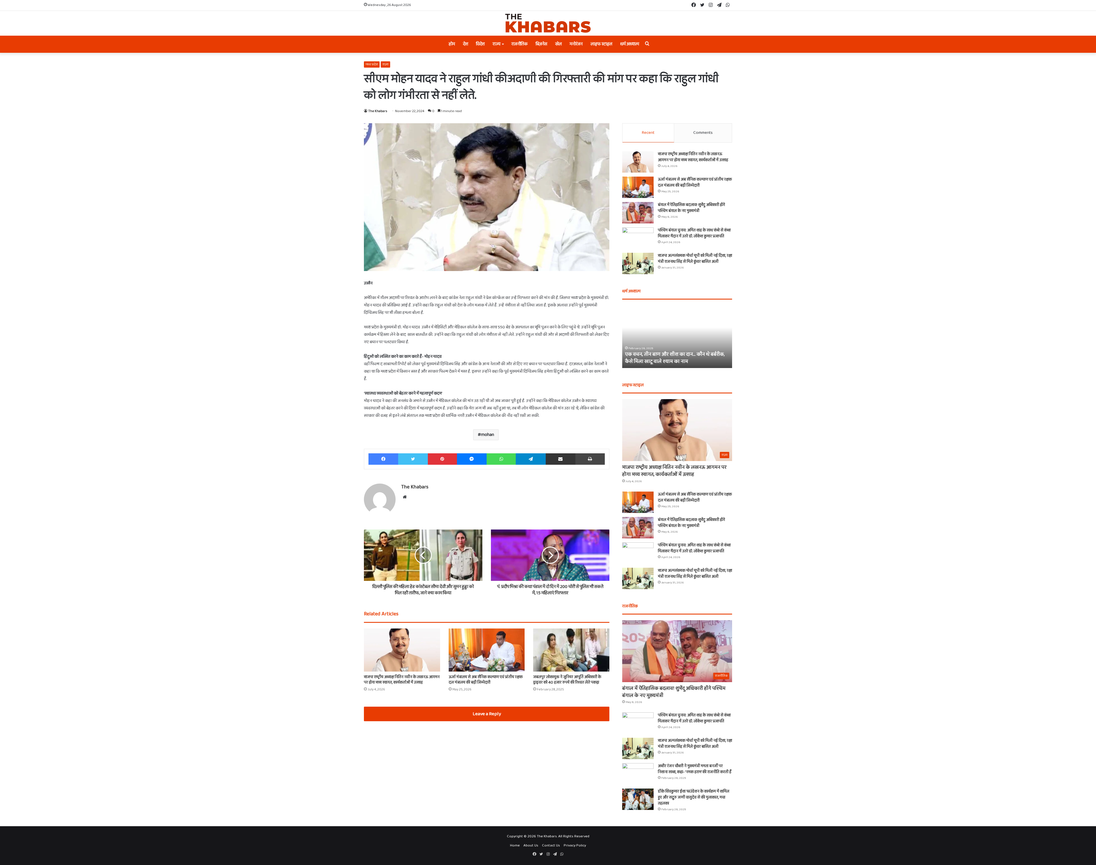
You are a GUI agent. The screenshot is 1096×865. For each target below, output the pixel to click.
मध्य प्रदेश (372, 64)
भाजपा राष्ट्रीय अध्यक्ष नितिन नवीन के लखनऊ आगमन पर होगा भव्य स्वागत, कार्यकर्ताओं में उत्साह (402, 680)
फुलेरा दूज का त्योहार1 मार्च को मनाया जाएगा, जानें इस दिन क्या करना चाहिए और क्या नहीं (675, 357)
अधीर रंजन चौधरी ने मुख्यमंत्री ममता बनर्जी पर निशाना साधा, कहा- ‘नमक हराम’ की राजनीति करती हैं (694, 769)
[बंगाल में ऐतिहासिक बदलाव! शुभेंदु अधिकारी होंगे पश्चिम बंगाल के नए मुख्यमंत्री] (638, 212)
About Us (530, 845)
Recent (648, 132)
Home (515, 845)
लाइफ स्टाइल (601, 44)
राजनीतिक (519, 44)
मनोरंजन (576, 44)
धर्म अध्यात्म (629, 44)
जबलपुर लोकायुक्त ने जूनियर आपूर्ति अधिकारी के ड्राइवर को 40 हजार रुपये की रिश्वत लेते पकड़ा (567, 680)
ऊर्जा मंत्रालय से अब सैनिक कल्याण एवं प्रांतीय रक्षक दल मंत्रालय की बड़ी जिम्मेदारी (486, 680)
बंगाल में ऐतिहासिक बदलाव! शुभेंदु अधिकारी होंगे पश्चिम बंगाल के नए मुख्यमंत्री (691, 208)
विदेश (480, 44)
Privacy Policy (575, 845)
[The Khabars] (548, 23)
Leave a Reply (487, 714)
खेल (558, 44)
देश (465, 44)
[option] (677, 336)
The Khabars (377, 111)
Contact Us (551, 845)
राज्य (496, 44)
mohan (487, 434)
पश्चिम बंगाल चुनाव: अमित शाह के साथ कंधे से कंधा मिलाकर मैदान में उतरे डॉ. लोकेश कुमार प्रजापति (694, 233)
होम (452, 44)
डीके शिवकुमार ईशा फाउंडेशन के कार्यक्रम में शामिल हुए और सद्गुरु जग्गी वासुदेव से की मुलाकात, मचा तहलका (693, 797)
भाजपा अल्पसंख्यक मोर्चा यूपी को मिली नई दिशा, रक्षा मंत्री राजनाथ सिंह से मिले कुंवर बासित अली (695, 258)
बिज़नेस (541, 44)
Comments (703, 132)
